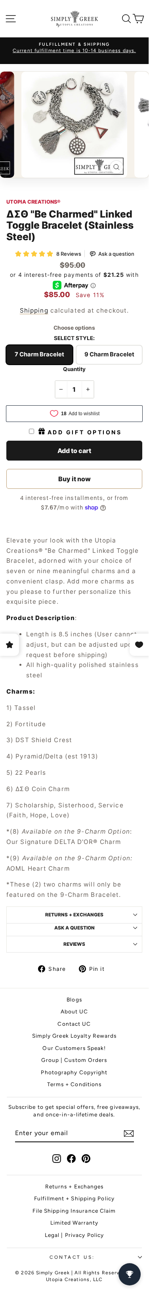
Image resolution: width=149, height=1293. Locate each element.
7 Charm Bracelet (39, 354)
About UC (74, 1011)
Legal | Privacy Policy (74, 1235)
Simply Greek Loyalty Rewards (74, 1035)
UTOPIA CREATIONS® (33, 202)
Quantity (74, 369)
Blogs (74, 999)
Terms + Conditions (74, 1084)
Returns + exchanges (74, 915)
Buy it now (74, 479)
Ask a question (74, 928)
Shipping (34, 310)
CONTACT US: (72, 1257)
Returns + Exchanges (74, 1186)
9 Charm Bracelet (109, 354)
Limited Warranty (74, 1222)
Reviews (74, 944)
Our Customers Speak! (74, 1048)
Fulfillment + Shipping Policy (74, 1198)
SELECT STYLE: (74, 338)
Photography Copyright (74, 1072)
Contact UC (74, 1024)
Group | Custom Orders (74, 1060)
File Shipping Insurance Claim (74, 1210)
